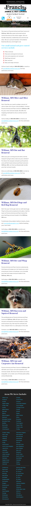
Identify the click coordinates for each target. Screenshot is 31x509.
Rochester (5, 481)
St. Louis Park (20, 473)
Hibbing (4, 438)
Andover (4, 399)
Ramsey (4, 473)
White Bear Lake (20, 489)
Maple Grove (5, 460)
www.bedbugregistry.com (11, 223)
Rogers (4, 483)
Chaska (18, 397)
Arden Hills (5, 405)
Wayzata (18, 487)
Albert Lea (5, 397)
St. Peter (18, 479)
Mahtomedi (5, 456)
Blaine (4, 413)
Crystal (18, 409)
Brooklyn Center (6, 419)
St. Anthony (19, 469)
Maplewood (5, 462)
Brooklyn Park (6, 421)
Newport (18, 452)
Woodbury (19, 495)
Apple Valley (5, 403)
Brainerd (4, 417)
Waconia (18, 485)
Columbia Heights (21, 403)
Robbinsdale (5, 479)
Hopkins (4, 440)
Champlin (5, 427)
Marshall (4, 464)
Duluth (18, 411)
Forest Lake (19, 427)
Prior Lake (5, 471)
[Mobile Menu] (27, 18)
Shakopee (5, 495)
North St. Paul (20, 456)
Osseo (18, 462)
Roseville (4, 487)
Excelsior (18, 419)
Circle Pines (19, 399)
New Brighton (20, 446)
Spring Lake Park (20, 467)
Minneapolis (19, 434)
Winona (18, 493)
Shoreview (5, 497)
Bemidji (4, 411)
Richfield (4, 477)
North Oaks (19, 454)
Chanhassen (5, 429)
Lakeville (4, 450)
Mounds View (20, 444)
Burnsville (5, 425)
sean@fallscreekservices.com (11, 68)
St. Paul (18, 477)
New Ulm (18, 450)
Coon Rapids (19, 405)
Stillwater (18, 481)
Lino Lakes (5, 452)
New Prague (19, 448)
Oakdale (18, 460)
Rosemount (5, 485)
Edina (17, 417)
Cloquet (18, 401)
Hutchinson (5, 444)
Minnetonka (19, 436)
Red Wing (5, 475)
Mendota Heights (21, 432)
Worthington (19, 497)
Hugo (3, 442)
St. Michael (19, 475)
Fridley (18, 429)
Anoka (4, 401)
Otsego (18, 464)
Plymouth (5, 469)
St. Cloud (18, 471)
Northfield (19, 458)
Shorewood (5, 499)
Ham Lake (5, 434)
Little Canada (6, 454)
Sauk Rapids (5, 491)
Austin (4, 407)
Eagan (18, 413)
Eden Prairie (19, 415)
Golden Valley (6, 432)
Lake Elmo (5, 448)
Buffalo (4, 423)
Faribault (18, 421)
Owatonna (5, 467)
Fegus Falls (19, 425)
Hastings (4, 436)
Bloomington (6, 415)
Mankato (4, 458)
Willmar (18, 491)
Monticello (19, 438)
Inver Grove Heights (7, 446)
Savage (4, 493)
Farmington (19, 423)
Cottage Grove (20, 407)
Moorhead (19, 440)
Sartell (4, 489)
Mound (18, 442)
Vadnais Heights (20, 483)
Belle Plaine (5, 409)
